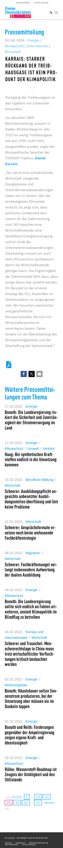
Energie (33, 40)
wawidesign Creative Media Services (32, 838)
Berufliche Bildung (39, 480)
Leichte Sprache (41, 2)
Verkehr (49, 448)
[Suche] (49, 12)
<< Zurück (14, 796)
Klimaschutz (14, 46)
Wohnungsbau (16, 685)
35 (17, 802)
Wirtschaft (13, 51)
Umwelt (33, 448)
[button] (24, 374)
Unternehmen (37, 46)
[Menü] (56, 12)
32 (38, 796)
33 (46, 796)
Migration (33, 553)
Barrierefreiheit (23, 2)
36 (26, 802)
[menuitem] (23, 2)
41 (38, 802)
